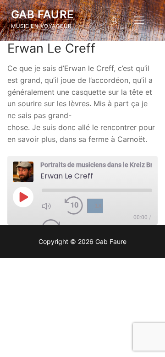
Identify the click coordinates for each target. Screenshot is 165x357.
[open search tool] (114, 20)
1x (98, 206)
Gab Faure (42, 14)
